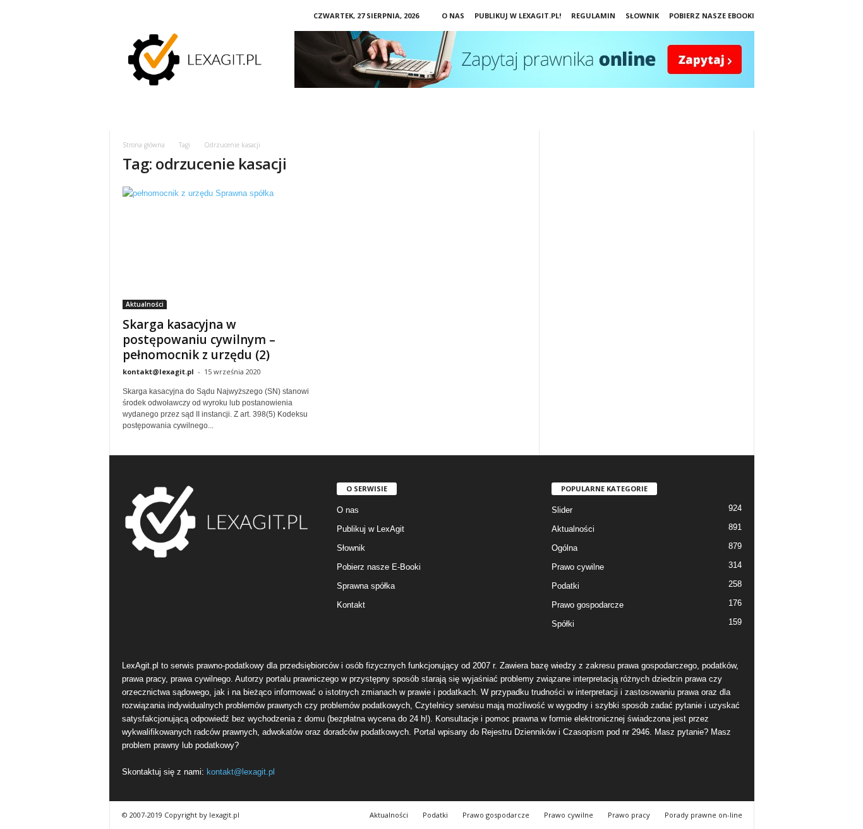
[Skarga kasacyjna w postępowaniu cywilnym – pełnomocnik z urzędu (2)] (217, 248)
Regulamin (593, 15)
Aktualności (145, 304)
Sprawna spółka (366, 586)
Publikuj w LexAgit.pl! (517, 15)
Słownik (642, 15)
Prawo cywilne (578, 567)
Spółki (563, 624)
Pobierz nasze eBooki (711, 15)
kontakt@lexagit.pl (158, 371)
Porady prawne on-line (703, 815)
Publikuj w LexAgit (370, 529)
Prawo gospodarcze (588, 605)
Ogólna (564, 548)
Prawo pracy (629, 815)
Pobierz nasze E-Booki (379, 567)
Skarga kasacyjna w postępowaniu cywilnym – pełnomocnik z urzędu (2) (199, 339)
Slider (562, 510)
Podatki (565, 586)
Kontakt (351, 605)
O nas (453, 15)
